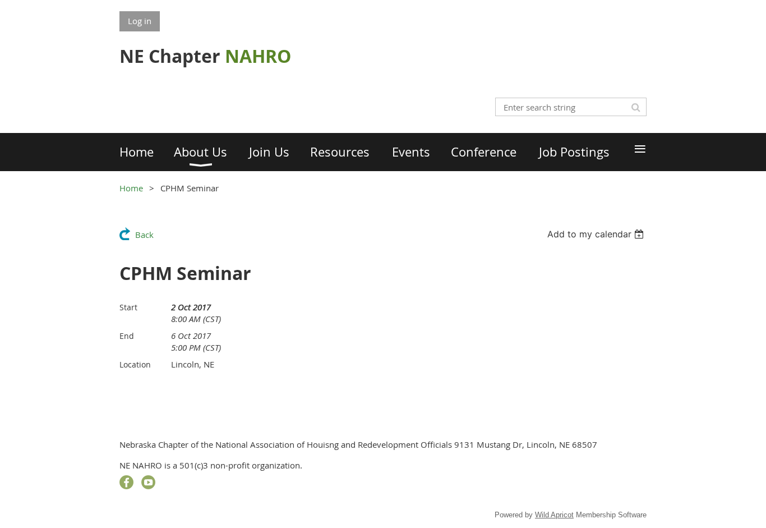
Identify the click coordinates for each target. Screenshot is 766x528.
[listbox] (597, 234)
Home (131, 188)
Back (144, 234)
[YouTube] (148, 482)
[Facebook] (126, 482)
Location (135, 364)
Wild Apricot (554, 515)
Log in (139, 20)
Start (128, 307)
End (126, 335)
